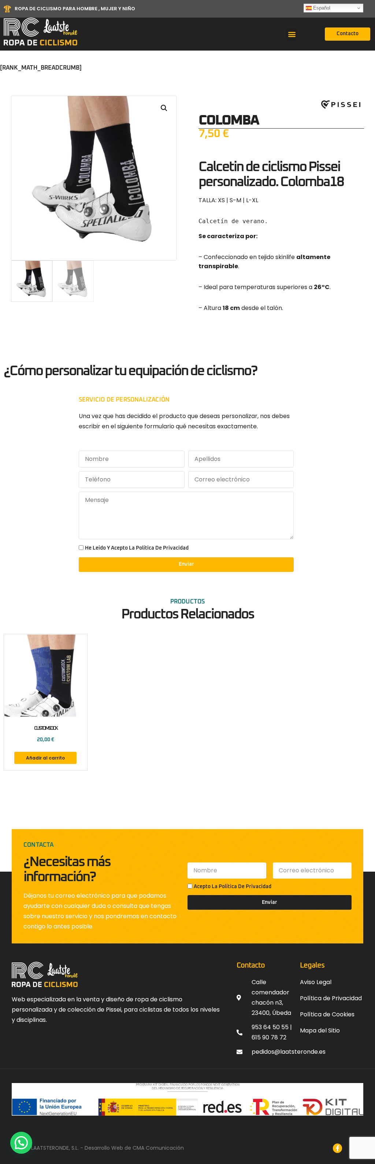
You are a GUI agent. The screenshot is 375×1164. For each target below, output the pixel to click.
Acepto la (232, 886)
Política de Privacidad (245, 886)
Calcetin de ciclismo (252, 167)
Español (321, 8)
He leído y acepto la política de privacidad (137, 548)
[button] (292, 34)
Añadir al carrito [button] (45, 758)
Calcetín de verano (231, 221)
